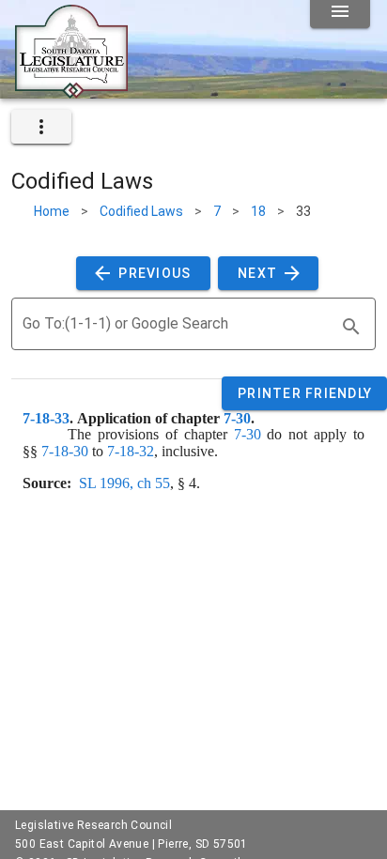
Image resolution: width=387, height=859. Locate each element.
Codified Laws (141, 211)
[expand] (41, 127)
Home (52, 211)
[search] (351, 327)
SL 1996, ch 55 (124, 483)
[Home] (71, 91)
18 (258, 211)
